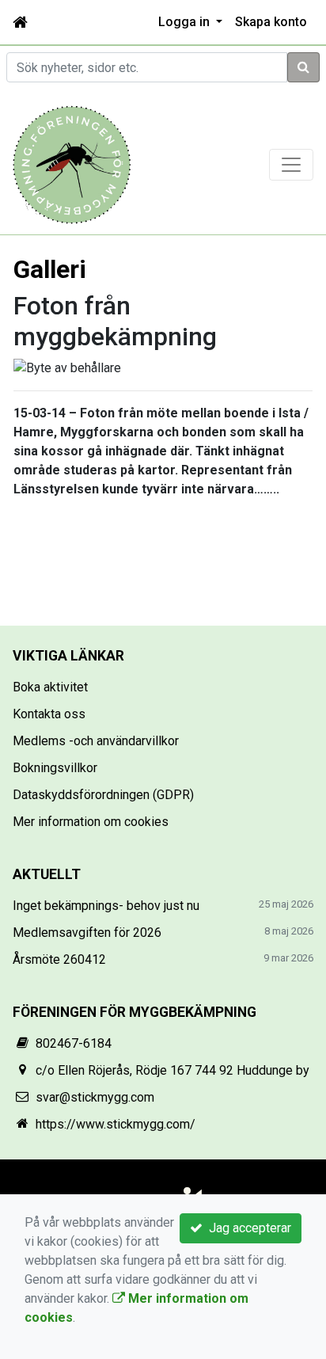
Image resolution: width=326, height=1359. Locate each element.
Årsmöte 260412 (59, 959)
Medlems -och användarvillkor (96, 740)
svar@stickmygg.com (95, 1097)
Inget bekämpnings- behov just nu (106, 905)
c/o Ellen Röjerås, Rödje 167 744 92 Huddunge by (172, 1070)
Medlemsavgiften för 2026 (87, 932)
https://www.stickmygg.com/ (115, 1124)
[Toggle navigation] (291, 165)
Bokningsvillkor (55, 767)
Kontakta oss (49, 713)
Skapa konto (271, 21)
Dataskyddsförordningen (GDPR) (103, 794)
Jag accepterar (247, 1227)
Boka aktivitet (50, 687)
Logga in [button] (185, 21)
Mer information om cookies (91, 821)
